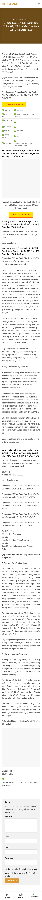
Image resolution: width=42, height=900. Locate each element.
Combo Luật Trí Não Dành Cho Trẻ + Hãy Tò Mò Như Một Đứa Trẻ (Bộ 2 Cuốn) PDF (20, 95)
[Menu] (38, 4)
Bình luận (9, 816)
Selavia (10, 4)
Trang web (9, 858)
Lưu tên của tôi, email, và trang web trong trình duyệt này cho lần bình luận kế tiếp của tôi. (21, 872)
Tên (7, 837)
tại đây (15, 466)
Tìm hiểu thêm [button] (8, 531)
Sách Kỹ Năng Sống (21, 19)
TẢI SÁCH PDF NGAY (13, 105)
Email (7, 847)
